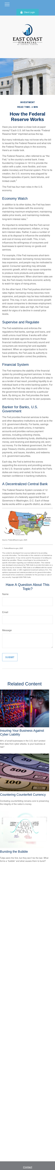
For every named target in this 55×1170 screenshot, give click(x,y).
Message (7, 630)
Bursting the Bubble (14, 851)
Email (5, 612)
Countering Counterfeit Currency (23, 794)
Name (5, 594)
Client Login (29, 12)
